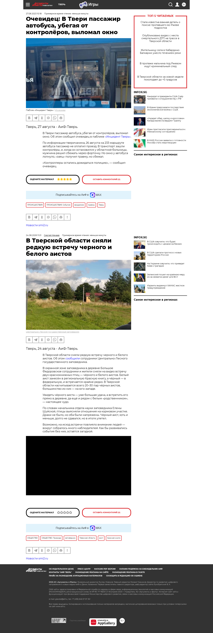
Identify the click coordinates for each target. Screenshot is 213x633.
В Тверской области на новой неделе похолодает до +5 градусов (160, 78)
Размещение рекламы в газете (128, 572)
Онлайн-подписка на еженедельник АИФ (141, 569)
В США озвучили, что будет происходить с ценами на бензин (164, 242)
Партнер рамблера (78, 621)
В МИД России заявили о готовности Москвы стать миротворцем (166, 141)
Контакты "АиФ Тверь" (60, 572)
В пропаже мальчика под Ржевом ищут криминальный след (160, 65)
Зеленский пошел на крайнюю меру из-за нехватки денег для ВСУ (166, 275)
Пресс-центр (84, 569)
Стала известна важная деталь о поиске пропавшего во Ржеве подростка (160, 25)
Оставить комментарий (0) (106, 179)
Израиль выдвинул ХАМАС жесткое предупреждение (165, 286)
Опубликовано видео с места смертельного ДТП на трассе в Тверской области (160, 38)
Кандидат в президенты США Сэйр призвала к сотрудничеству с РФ (165, 97)
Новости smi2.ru (37, 225)
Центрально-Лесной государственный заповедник (52, 332)
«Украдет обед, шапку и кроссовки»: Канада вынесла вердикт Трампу (166, 119)
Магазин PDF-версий (104, 569)
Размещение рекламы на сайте (91, 572)
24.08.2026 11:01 (33, 235)
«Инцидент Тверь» (118, 136)
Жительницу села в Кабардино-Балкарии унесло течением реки (160, 51)
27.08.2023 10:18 (34, 13)
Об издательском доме (61, 569)
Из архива (60, 110)
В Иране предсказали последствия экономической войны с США (165, 108)
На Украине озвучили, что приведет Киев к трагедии (165, 264)
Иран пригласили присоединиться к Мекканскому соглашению (166, 130)
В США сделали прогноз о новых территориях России (164, 253)
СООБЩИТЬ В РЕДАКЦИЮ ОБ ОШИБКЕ (124, 576)
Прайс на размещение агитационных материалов (75, 576)
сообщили (72, 358)
